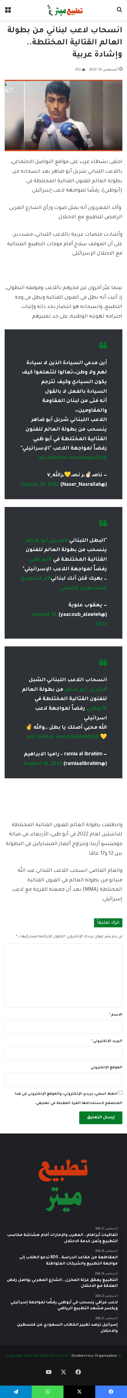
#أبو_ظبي (40, 560)
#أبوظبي (96, 709)
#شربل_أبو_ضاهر (46, 541)
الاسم (115, 1015)
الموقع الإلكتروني (106, 1068)
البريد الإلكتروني (106, 1041)
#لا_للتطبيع (36, 578)
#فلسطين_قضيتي (83, 588)
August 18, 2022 (40, 485)
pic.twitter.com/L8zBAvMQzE (63, 737)
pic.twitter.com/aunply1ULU (73, 458)
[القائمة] (8, 13)
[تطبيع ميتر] (63, 10)
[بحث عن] (119, 13)
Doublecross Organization (94, 1356)
